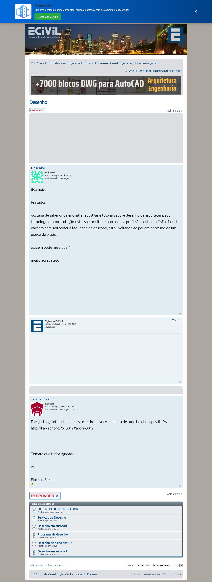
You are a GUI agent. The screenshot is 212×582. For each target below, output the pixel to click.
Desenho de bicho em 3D (55, 542)
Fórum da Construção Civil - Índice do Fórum (76, 63)
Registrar (161, 71)
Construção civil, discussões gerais (134, 63)
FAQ (131, 71)
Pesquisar (144, 71)
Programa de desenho (53, 534)
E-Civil (38, 63)
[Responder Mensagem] (37, 111)
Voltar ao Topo (180, 314)
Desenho (38, 102)
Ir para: (130, 565)
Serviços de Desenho (52, 517)
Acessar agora (47, 16)
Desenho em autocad (52, 526)
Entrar (176, 71)
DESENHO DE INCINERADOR (58, 509)
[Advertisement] (106, 137)
